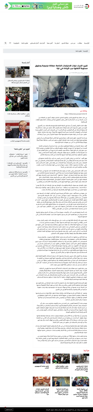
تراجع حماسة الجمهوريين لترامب (42, 367)
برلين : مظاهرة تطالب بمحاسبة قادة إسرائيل (61, 367)
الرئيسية (85, 51)
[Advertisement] (46, 25)
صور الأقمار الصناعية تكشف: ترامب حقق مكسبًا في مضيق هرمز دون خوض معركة (61, 391)
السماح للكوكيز (9, 409)
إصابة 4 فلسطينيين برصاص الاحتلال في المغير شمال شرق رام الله (81, 369)
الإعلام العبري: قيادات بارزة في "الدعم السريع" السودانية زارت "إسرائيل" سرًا (41, 391)
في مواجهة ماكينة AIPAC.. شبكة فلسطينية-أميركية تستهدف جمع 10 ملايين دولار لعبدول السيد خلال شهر (80, 393)
